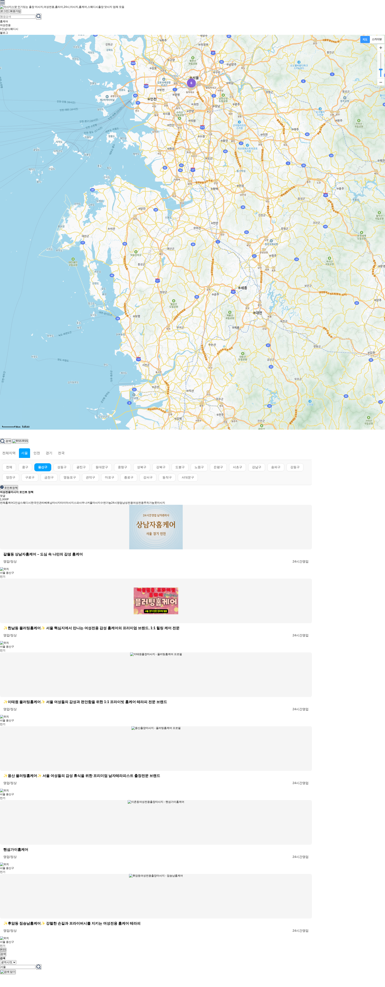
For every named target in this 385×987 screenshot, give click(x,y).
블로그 (4, 32)
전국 (61, 453)
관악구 (90, 477)
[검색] (38, 967)
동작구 (167, 477)
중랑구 (122, 467)
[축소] (380, 82)
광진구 (81, 467)
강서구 (148, 477)
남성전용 (127, 502)
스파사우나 (80, 502)
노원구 (199, 467)
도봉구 (180, 467)
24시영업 (116, 502)
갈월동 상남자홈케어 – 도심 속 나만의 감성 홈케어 (43, 554)
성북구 (141, 467)
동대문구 (102, 467)
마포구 (109, 477)
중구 (25, 467)
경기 (49, 453)
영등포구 (69, 477)
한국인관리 (37, 502)
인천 (36, 453)
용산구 (42, 467)
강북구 (161, 467)
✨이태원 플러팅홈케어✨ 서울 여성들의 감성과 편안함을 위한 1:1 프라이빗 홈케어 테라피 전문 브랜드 (85, 702)
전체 (9, 467)
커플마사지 (93, 502)
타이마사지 (67, 502)
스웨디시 (25, 502)
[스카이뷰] (377, 39)
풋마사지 (159, 502)
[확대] (380, 47)
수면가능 (105, 502)
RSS (3, 949)
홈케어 (4, 21)
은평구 (218, 467)
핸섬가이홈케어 (15, 849)
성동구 (62, 467)
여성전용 (5, 25)
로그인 (4, 11)
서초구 (237, 467)
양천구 (10, 477)
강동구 (295, 467)
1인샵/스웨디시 (9, 29)
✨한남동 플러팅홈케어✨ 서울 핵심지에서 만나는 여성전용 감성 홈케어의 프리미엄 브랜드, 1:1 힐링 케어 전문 (91, 628)
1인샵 (16, 502)
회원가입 (15, 11)
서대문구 (188, 477)
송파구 (276, 467)
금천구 (49, 477)
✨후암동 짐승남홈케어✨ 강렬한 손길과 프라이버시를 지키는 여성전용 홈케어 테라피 (72, 923)
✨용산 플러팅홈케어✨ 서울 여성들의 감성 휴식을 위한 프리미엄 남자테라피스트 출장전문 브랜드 (81, 776)
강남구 (256, 467)
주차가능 (149, 502)
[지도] (365, 39)
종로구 (128, 477)
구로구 (30, 477)
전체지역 (9, 453)
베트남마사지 (52, 502)
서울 (24, 453)
